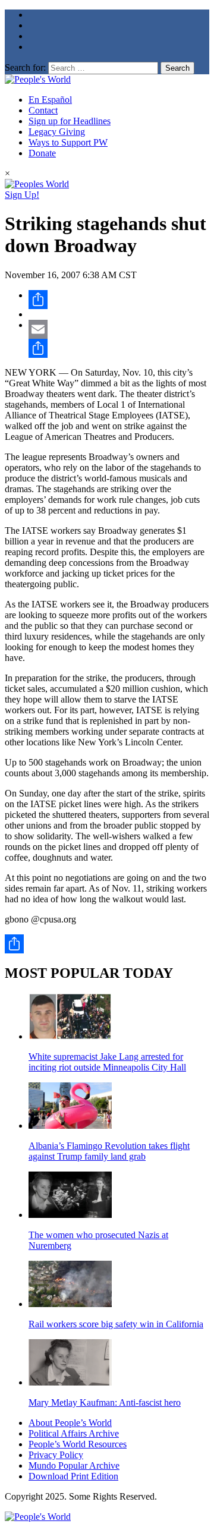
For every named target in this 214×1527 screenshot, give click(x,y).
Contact (43, 110)
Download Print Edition (73, 1476)
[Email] (119, 329)
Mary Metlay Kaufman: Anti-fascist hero (105, 1402)
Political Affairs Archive (74, 1433)
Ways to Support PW (68, 142)
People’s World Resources (78, 1444)
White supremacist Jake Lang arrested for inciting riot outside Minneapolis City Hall (107, 1061)
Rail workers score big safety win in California (116, 1324)
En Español (50, 100)
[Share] (119, 299)
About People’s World (70, 1423)
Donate (42, 153)
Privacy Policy (56, 1455)
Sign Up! (22, 195)
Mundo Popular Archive (74, 1465)
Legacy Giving (57, 132)
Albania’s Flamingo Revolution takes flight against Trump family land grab (109, 1151)
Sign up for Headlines (70, 121)
